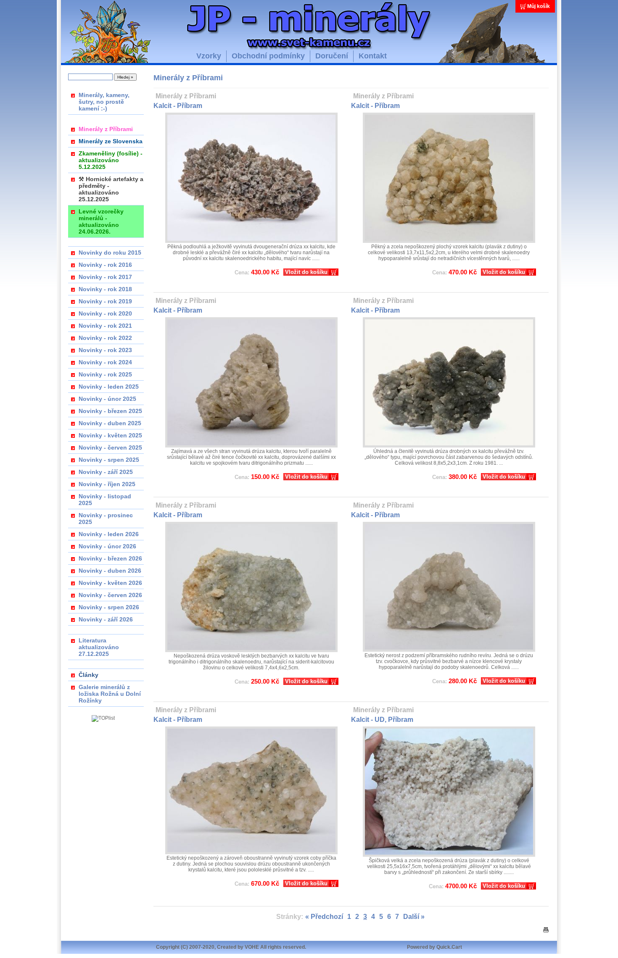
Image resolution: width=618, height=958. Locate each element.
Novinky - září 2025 (106, 471)
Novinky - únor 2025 (107, 398)
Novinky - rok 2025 (105, 374)
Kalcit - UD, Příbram (382, 719)
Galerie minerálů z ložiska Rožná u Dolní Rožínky (110, 694)
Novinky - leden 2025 (109, 386)
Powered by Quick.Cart (434, 947)
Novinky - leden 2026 (109, 534)
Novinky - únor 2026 (107, 546)
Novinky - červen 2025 (110, 447)
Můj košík (538, 6)
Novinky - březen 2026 (110, 558)
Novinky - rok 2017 (105, 277)
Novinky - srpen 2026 (109, 607)
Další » (414, 916)
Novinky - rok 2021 (105, 325)
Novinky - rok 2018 (105, 289)
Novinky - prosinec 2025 (106, 518)
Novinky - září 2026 (106, 619)
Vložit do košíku (306, 272)
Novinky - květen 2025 (110, 435)
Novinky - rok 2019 (105, 301)
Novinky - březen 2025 (110, 411)
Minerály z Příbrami (106, 129)
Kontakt (373, 56)
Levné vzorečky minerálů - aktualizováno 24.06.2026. (101, 221)
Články (88, 674)
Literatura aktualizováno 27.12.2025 (99, 647)
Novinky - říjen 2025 (107, 484)
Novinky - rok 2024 (105, 362)
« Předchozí (324, 916)
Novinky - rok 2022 (105, 337)
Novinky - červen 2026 (110, 595)
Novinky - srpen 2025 (109, 459)
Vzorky (208, 56)
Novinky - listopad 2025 (105, 499)
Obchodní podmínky (268, 56)
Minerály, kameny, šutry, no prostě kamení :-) (104, 102)
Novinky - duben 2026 (110, 570)
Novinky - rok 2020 (105, 313)
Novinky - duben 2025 (110, 423)
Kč (257, 272)
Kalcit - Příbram (177, 105)
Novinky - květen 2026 (110, 582)
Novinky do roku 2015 (110, 252)
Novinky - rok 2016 (105, 264)
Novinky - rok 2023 (105, 350)
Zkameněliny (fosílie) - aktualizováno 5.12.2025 (111, 160)
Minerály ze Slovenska (111, 141)
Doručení (331, 56)
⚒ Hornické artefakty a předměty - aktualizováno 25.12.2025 (111, 189)
